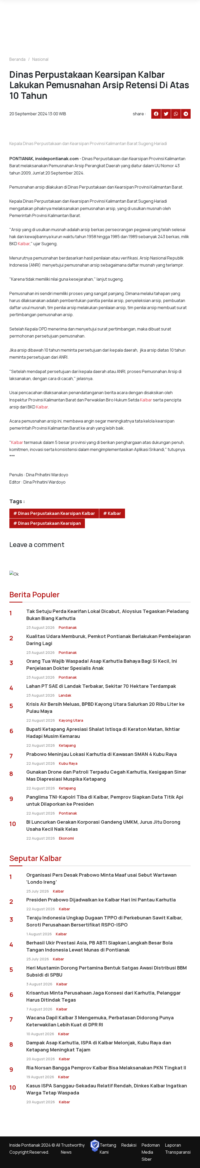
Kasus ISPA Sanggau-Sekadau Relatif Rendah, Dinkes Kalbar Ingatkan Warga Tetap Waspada (106, 1089)
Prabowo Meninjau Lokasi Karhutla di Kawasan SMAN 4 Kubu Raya (101, 754)
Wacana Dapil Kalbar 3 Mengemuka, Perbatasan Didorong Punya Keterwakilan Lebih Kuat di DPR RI (100, 1021)
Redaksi (128, 1145)
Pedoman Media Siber (151, 1152)
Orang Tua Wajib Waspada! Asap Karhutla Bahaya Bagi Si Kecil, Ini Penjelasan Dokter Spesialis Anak (101, 664)
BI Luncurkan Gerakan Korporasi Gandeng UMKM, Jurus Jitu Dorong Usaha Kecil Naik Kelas (103, 825)
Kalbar (24, 243)
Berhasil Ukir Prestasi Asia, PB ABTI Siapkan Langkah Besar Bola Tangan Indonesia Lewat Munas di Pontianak (99, 946)
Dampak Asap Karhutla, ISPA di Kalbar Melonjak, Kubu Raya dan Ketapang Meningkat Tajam (98, 1046)
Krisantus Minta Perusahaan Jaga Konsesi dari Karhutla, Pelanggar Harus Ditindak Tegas (103, 996)
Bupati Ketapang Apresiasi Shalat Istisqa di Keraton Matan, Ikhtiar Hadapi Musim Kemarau (103, 732)
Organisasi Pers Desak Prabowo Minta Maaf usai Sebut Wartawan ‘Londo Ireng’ (101, 878)
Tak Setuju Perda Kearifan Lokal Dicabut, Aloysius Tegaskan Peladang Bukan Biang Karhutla (107, 614)
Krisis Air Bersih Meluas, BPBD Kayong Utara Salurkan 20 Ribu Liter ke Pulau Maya (105, 707)
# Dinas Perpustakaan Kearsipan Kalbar (54, 513)
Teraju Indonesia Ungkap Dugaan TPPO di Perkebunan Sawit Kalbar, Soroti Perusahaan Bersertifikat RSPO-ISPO (104, 921)
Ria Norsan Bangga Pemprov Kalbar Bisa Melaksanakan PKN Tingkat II (106, 1067)
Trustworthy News (73, 1148)
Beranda (17, 59)
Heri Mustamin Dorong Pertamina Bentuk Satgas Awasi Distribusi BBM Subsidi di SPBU (106, 971)
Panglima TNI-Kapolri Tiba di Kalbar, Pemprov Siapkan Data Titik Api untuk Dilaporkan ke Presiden (104, 800)
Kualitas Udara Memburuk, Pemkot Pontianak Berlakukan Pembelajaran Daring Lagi (108, 639)
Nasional (40, 59)
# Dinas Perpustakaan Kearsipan (47, 523)
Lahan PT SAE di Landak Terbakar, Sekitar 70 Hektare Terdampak (101, 686)
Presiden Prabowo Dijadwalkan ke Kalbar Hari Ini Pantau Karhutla (101, 899)
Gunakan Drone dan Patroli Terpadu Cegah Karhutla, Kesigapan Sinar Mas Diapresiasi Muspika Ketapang (106, 775)
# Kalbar (112, 513)
